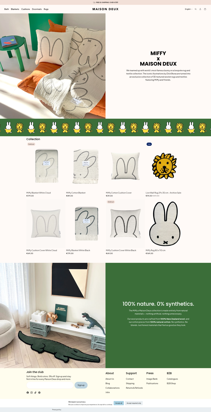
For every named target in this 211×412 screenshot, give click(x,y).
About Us (110, 379)
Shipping (130, 383)
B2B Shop (171, 383)
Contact (130, 379)
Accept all (118, 403)
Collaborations (113, 388)
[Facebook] (27, 392)
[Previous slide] (29, 166)
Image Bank (151, 379)
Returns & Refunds (134, 388)
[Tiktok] (35, 392)
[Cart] (205, 9)
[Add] (102, 187)
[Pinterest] (39, 392)
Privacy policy (56, 409)
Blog (108, 383)
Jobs (108, 392)
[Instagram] (31, 392)
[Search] (195, 9)
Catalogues (172, 379)
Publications (152, 383)
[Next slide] (62, 166)
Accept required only (134, 403)
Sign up (81, 385)
